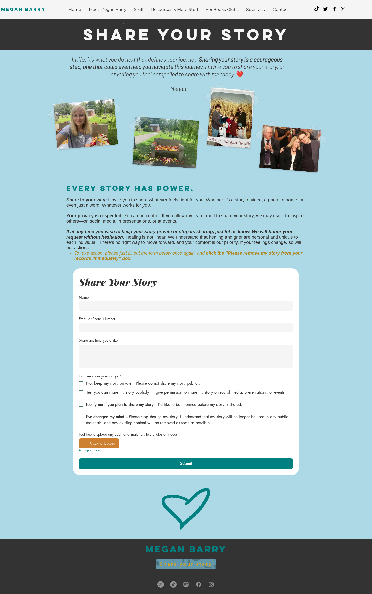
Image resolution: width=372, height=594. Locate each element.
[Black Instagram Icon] (343, 9)
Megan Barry (23, 9)
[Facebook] (198, 584)
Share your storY (186, 34)
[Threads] (186, 584)
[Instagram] (211, 584)
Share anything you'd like (98, 340)
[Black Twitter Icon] (325, 9)
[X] (160, 584)
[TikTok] (317, 9)
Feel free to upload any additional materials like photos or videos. (129, 434)
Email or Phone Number (97, 319)
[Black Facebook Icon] (334, 9)
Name (84, 297)
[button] (174, 9)
